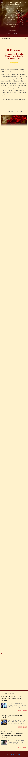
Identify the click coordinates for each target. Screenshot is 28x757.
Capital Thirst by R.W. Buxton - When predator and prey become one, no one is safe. (11, 698)
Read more (22, 710)
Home (8, 33)
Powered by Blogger (14, 754)
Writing (16, 33)
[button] (26, 39)
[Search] (26, 3)
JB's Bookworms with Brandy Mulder (14, 3)
